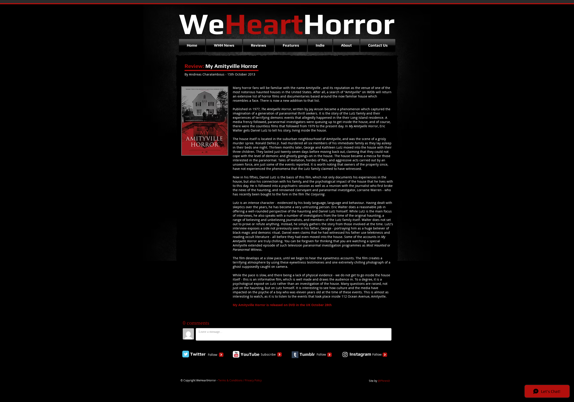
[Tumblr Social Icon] (295, 354)
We (287, 23)
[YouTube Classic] (236, 354)
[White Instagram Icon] (345, 354)
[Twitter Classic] (185, 354)
